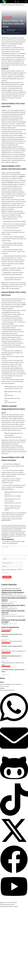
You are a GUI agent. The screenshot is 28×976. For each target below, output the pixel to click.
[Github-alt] (14, 782)
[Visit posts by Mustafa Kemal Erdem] (4, 31)
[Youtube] (14, 898)
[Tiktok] (14, 815)
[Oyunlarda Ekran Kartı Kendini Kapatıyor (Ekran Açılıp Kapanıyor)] (11, 588)
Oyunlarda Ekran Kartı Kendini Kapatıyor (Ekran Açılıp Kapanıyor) (12, 592)
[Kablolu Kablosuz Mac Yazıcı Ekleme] (7, 603)
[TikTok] (7, 523)
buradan (10, 182)
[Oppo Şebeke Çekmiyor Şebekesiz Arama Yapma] (14, 663)
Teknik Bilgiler (7, 17)
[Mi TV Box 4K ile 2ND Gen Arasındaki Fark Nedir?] (14, 617)
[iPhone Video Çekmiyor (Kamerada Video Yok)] (9, 608)
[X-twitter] (14, 844)
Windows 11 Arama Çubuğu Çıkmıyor (12, 646)
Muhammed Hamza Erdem (6, 594)
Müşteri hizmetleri (13, 906)
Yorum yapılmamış (20, 29)
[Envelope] (14, 751)
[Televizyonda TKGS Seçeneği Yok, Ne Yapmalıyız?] (6, 629)
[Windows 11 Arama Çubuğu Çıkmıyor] (11, 641)
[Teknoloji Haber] (4, 1)
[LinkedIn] (8, 523)
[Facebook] (2, 523)
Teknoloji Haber (4, 601)
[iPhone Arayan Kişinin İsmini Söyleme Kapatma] (13, 596)
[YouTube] (5, 523)
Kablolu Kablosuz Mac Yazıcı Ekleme (13, 605)
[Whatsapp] (14, 723)
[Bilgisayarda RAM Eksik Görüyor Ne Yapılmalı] (13, 651)
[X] (3, 523)
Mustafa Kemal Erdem (11, 29)
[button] (15, 1)
